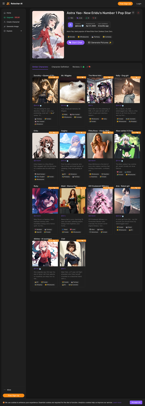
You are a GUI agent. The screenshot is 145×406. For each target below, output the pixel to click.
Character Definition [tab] (60, 67)
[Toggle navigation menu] (3, 3)
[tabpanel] (86, 180)
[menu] (72, 3)
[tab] (82, 66)
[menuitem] (3, 3)
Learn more (117, 402)
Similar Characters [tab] (40, 67)
